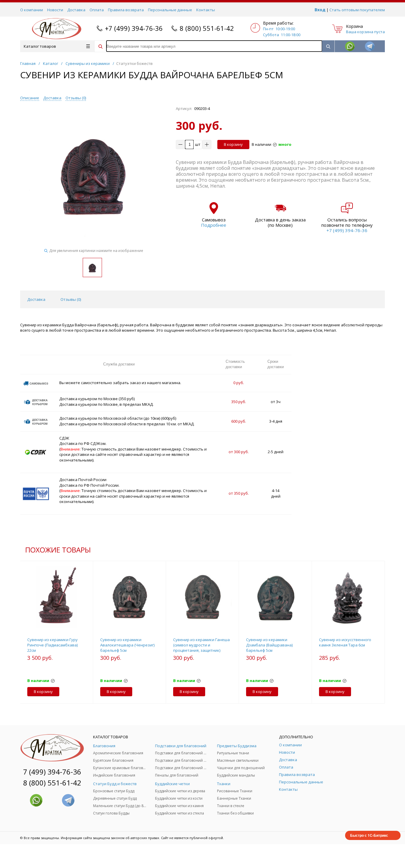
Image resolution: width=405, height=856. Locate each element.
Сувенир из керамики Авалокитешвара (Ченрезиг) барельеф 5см (127, 645)
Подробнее (213, 225)
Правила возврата (126, 9)
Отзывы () (76, 97)
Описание (29, 97)
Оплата (97, 9)
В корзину (233, 144)
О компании (31, 9)
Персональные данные (170, 9)
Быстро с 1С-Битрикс (369, 835)
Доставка (76, 9)
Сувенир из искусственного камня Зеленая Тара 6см (345, 642)
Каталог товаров (40, 46)
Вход (320, 9)
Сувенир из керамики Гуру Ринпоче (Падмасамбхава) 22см (52, 645)
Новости (55, 9)
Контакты (205, 9)
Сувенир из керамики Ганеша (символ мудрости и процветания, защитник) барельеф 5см (201, 647)
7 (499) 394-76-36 (52, 772)
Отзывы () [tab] (70, 299)
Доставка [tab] (36, 299)
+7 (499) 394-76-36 (134, 28)
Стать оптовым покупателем (357, 9)
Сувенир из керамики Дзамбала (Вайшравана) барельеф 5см (269, 645)
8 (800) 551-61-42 (207, 28)
